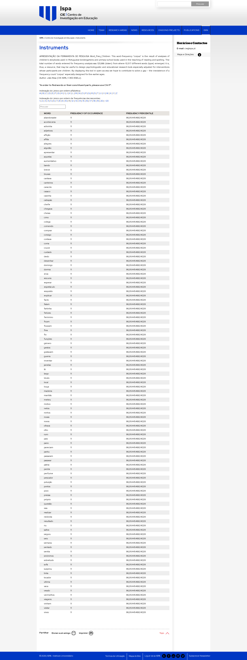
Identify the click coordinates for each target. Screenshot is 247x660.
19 (98, 100)
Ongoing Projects (169, 30)
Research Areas (118, 30)
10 (66, 100)
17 (90, 100)
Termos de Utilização (115, 656)
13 (76, 100)
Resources (148, 30)
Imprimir (83, 633)
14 (80, 100)
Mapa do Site (135, 656)
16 (87, 100)
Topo (161, 633)
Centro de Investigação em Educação (59, 38)
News (134, 30)
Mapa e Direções (185, 54)
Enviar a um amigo (61, 633)
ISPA (206, 30)
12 (73, 100)
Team (101, 30)
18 (94, 100)
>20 (106, 100)
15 (83, 100)
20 (102, 100)
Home (91, 30)
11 (69, 100)
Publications (191, 30)
